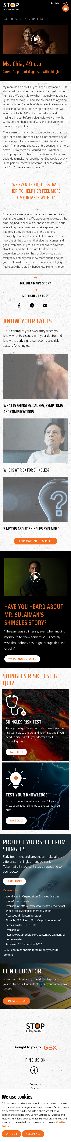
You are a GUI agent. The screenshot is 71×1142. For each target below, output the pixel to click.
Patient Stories (15, 19)
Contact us (35, 1085)
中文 (65, 4)
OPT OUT (11, 1134)
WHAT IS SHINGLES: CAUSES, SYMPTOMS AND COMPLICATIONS (33, 408)
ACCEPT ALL (33, 1134)
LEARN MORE (14, 881)
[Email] (45, 305)
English (55, 4)
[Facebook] (19, 305)
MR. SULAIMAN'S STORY (35, 283)
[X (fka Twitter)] (32, 305)
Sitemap (35, 1088)
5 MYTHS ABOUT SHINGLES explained (31, 528)
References (10, 890)
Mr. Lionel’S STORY (35, 295)
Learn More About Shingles (35, 541)
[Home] (20, 6)
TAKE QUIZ (16, 821)
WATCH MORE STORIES (22, 659)
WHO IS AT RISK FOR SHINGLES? (26, 470)
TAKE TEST (16, 752)
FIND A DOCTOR (16, 1001)
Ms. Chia (37, 19)
